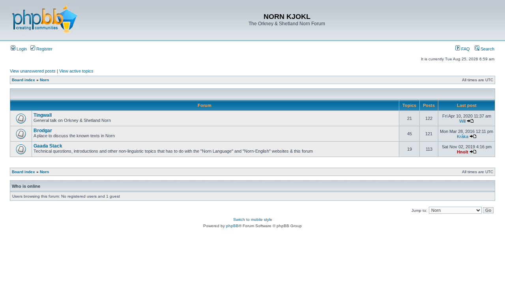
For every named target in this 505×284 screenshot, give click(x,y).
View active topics (76, 71)
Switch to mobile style (252, 219)
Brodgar (43, 130)
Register (43, 49)
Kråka (462, 136)
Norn (44, 80)
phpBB (232, 226)
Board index (23, 80)
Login (21, 49)
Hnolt (462, 151)
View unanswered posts (33, 71)
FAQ (465, 49)
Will (462, 121)
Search (486, 49)
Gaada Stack (48, 146)
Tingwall (43, 115)
